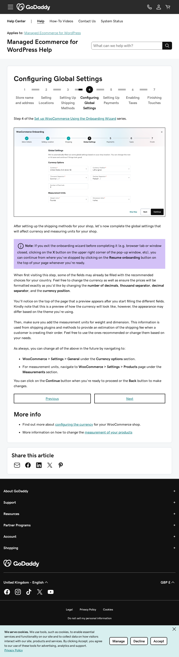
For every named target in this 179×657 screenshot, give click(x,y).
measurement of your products (108, 432)
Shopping (10, 548)
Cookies (108, 609)
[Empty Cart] (168, 7)
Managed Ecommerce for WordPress (52, 33)
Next (129, 398)
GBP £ (165, 582)
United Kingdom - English (23, 582)
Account (9, 536)
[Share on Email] (17, 465)
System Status (112, 21)
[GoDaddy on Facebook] (6, 594)
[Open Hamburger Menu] (8, 7)
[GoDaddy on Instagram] (17, 594)
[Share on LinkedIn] (38, 465)
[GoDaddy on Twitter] (39, 594)
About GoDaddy (15, 491)
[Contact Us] (149, 7)
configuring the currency (74, 424)
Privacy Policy (88, 609)
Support (9, 502)
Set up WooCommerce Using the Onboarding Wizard (75, 118)
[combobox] (127, 46)
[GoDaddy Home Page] (21, 563)
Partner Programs (17, 525)
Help (40, 21)
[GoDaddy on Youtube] (50, 594)
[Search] (167, 46)
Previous (52, 398)
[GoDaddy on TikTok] (28, 594)
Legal (69, 609)
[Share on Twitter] (49, 465)
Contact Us (87, 21)
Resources (11, 513)
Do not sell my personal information (90, 618)
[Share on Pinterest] (60, 465)
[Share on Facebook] (27, 465)
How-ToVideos (61, 21)
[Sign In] (159, 7)
